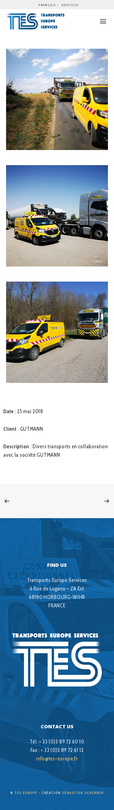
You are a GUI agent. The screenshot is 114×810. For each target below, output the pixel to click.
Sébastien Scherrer (83, 793)
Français (47, 5)
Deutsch (70, 5)
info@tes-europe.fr (57, 759)
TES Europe (25, 793)
